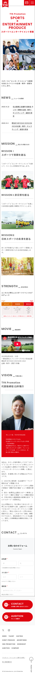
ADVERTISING (22, 640)
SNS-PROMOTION (8, 644)
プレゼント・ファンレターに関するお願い (13, 657)
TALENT (11, 636)
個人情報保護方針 (7, 662)
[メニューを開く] (32, 2)
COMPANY (15, 648)
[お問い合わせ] (26, 2)
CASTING (19, 636)
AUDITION (6, 648)
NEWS (4, 636)
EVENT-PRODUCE (8, 640)
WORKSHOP (21, 644)
